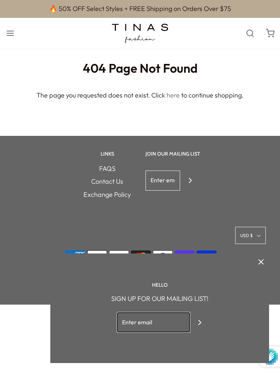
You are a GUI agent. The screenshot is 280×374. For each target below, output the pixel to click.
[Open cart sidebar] (270, 33)
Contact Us (107, 181)
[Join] (190, 181)
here (173, 95)
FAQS (107, 168)
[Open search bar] (250, 33)
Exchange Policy (107, 194)
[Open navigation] (10, 33)
